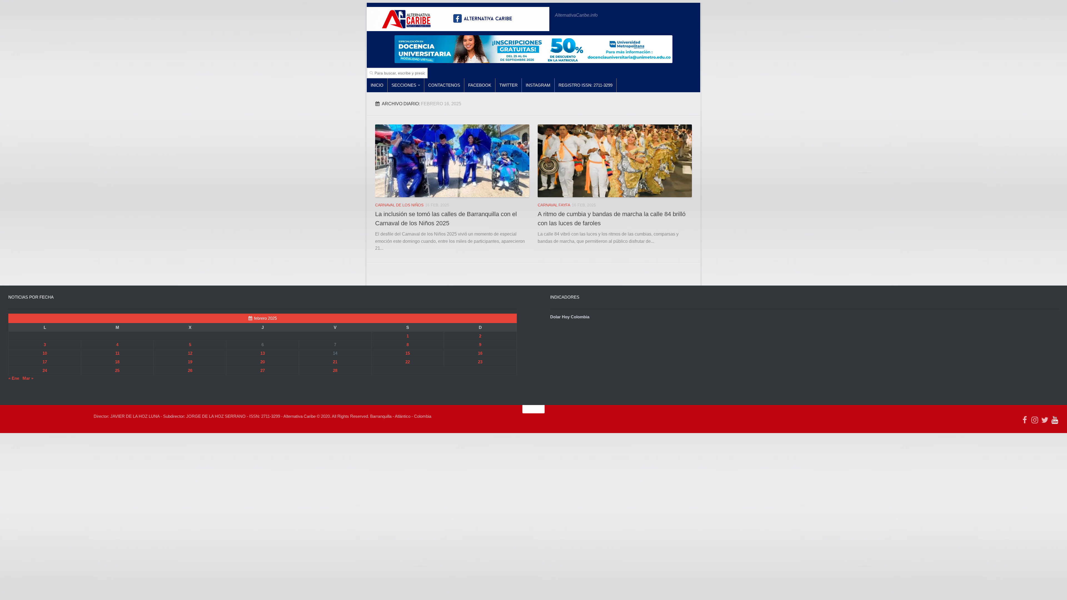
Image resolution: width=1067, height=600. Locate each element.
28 (335, 370)
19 (190, 361)
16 (480, 353)
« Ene (13, 378)
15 (407, 353)
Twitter (508, 85)
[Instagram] (1035, 420)
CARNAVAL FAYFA (554, 205)
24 (45, 370)
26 (190, 370)
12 (190, 353)
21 (335, 361)
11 (117, 353)
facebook (479, 85)
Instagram (538, 85)
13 (262, 353)
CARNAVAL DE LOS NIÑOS (399, 205)
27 (262, 370)
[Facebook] (1025, 420)
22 (407, 361)
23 (480, 361)
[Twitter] (1045, 420)
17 (45, 361)
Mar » (28, 378)
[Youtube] (1055, 420)
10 (45, 353)
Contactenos (444, 85)
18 (117, 361)
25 (117, 370)
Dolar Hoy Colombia (569, 316)
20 (262, 361)
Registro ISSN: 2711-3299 (585, 85)
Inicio (377, 85)
